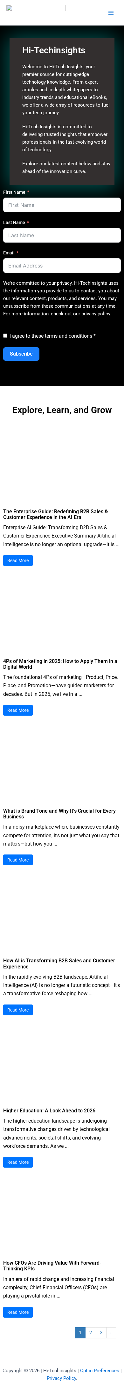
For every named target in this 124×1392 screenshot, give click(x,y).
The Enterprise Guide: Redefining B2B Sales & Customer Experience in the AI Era (55, 514)
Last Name (14, 222)
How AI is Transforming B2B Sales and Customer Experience (59, 963)
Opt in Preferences (99, 1370)
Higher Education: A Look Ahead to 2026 (49, 1111)
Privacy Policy (61, 1378)
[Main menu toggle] (111, 12)
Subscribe (21, 354)
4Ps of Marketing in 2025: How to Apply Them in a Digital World (60, 664)
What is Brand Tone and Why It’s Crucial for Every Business (59, 814)
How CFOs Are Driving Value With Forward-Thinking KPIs (52, 1266)
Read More (18, 560)
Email (9, 252)
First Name (14, 192)
